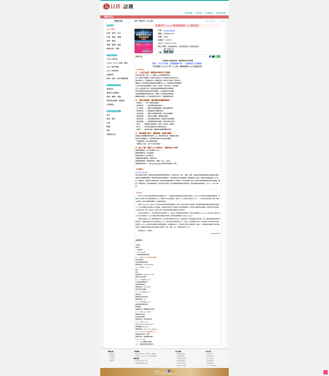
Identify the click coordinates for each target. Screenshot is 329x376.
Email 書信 (149, 21)
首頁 (136, 21)
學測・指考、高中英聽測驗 (117, 78)
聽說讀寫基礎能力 (113, 111)
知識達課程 (210, 363)
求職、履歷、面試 (113, 45)
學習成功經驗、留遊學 (115, 101)
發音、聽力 (110, 119)
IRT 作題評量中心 (212, 365)
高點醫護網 (210, 361)
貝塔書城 (209, 13)
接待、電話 (110, 41)
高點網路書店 (172, 46)
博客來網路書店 (181, 358)
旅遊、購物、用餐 (113, 97)
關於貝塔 (136, 358)
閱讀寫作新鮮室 (140, 354)
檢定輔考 (112, 356)
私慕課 (199, 13)
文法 (108, 115)
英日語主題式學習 (113, 85)
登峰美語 (209, 354)
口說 (108, 123)
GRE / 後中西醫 (112, 67)
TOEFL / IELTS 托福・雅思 (117, 63)
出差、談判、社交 (113, 33)
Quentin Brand (169, 30)
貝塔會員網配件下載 (141, 361)
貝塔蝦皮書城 (194, 46)
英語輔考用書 (111, 55)
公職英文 (110, 75)
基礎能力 (112, 361)
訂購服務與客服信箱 (141, 363)
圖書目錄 (142, 21)
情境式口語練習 (112, 93)
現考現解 (189, 13)
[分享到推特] (213, 57)
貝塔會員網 (220, 13)
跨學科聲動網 (152, 356)
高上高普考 (210, 358)
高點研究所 (210, 356)
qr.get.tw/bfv (157, 163)
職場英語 (110, 25)
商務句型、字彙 (112, 49)
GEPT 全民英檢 (112, 71)
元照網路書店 (183, 46)
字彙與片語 (110, 134)
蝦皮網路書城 (181, 361)
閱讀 (108, 127)
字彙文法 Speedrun (141, 356)
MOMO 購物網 (181, 363)
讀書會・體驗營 (151, 354)
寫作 (108, 130)
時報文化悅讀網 (181, 365)
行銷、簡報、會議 (113, 37)
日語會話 (110, 104)
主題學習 (112, 358)
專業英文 (110, 89)
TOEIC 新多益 (112, 59)
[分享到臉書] (210, 57)
